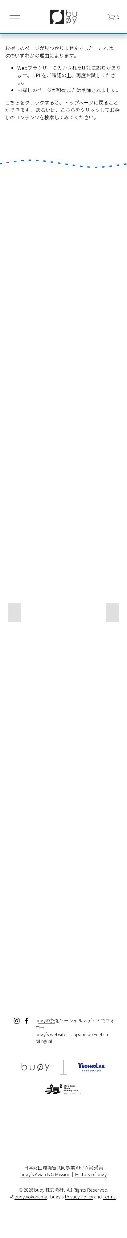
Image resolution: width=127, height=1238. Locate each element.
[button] (14, 612)
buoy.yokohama (30, 1196)
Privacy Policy (79, 1196)
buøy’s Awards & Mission (45, 1174)
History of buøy (91, 1174)
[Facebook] (26, 1021)
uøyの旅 (46, 1020)
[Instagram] (17, 1021)
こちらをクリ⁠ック (24, 102)
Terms (109, 1196)
